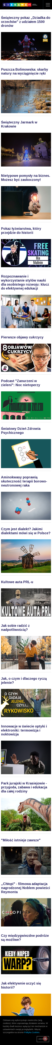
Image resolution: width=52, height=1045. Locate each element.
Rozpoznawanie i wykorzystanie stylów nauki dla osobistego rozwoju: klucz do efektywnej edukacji (25, 282)
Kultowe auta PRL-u (17, 582)
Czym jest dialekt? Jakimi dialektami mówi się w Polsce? (25, 531)
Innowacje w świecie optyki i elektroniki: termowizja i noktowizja (24, 730)
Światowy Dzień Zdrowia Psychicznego (20, 431)
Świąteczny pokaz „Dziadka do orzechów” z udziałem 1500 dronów (25, 22)
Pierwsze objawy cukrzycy (22, 337)
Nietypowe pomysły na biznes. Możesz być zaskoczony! (25, 178)
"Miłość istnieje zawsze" (21, 840)
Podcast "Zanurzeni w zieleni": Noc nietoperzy (20, 383)
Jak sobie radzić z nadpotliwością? (15, 628)
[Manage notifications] (45, 1038)
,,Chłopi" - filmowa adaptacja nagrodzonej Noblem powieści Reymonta (25, 888)
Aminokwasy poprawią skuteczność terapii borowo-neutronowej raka (24, 481)
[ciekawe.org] (20, 6)
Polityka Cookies (31, 1032)
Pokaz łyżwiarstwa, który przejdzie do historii (21, 231)
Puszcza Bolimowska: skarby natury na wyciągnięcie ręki (24, 71)
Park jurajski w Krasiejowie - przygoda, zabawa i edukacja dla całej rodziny (24, 787)
